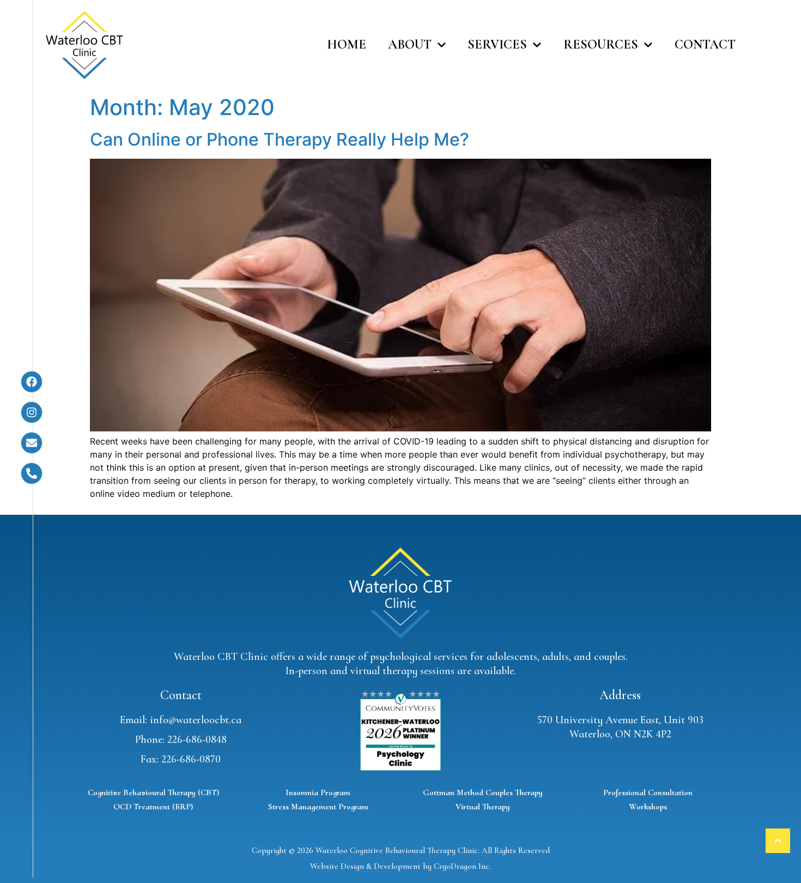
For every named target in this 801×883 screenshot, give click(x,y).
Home (346, 44)
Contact (705, 44)
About (410, 44)
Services (497, 44)
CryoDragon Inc (461, 866)
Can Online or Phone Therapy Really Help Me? (279, 139)
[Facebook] (32, 382)
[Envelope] (32, 443)
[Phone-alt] (32, 473)
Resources (600, 44)
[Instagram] (32, 412)
